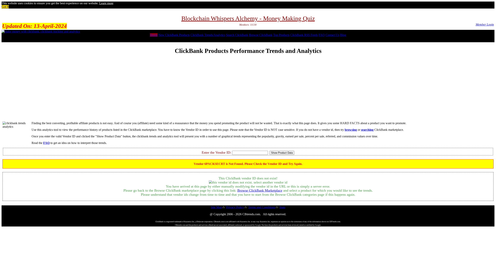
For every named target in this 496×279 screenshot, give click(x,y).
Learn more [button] (106, 3)
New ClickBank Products (174, 35)
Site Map (216, 207)
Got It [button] (5, 6)
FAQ (322, 35)
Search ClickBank (237, 35)
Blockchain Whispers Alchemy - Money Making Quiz (248, 18)
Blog (343, 35)
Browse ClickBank (260, 35)
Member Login (485, 24)
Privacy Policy (235, 207)
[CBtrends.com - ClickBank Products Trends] (41, 31)
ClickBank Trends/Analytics (207, 35)
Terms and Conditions (261, 207)
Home (154, 35)
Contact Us (332, 35)
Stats (282, 207)
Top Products (281, 35)
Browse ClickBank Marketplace (259, 190)
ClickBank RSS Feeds (304, 35)
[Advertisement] (248, 91)
